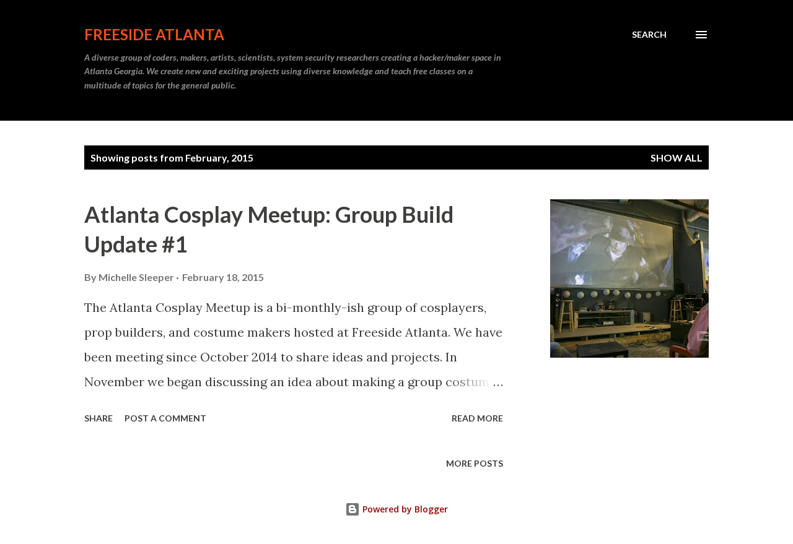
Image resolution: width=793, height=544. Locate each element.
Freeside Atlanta (154, 34)
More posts (474, 463)
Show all (677, 157)
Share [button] (98, 418)
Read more (477, 418)
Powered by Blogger (404, 509)
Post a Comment (165, 418)
